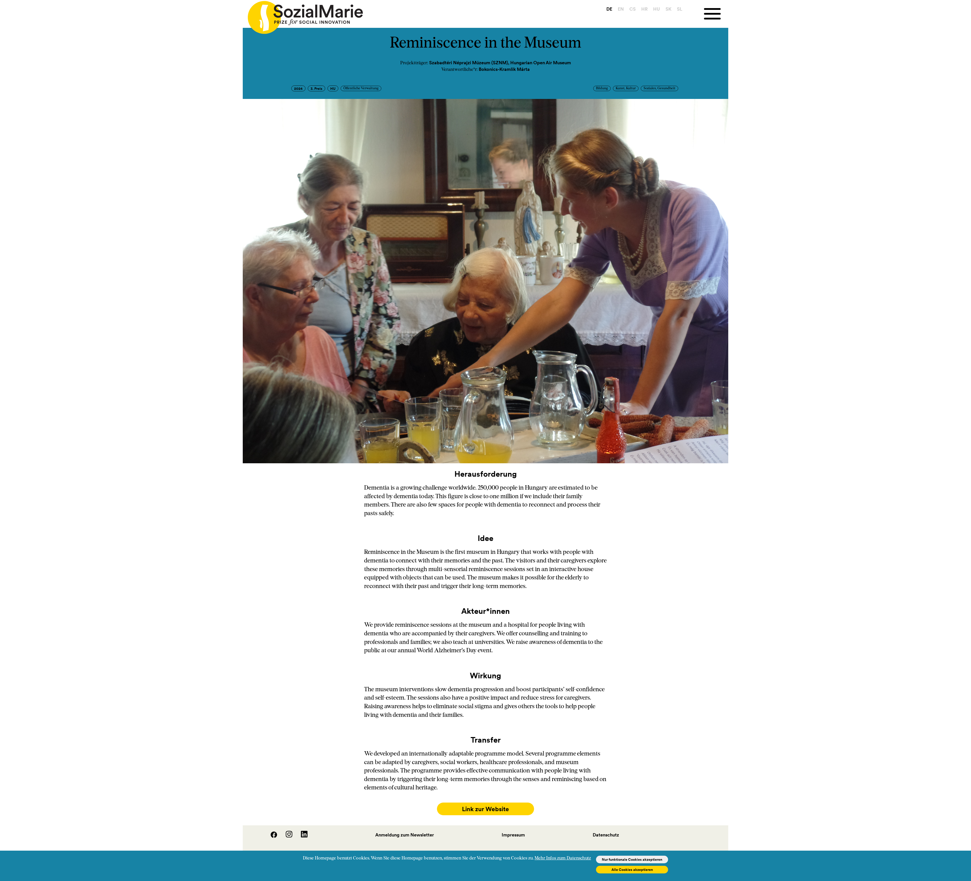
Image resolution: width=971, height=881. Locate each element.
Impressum (513, 835)
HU (656, 9)
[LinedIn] (300, 836)
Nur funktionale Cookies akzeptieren (632, 859)
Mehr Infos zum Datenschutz (563, 858)
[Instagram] (285, 836)
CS (632, 9)
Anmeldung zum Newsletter (404, 835)
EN (621, 9)
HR (644, 9)
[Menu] (716, 14)
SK (668, 9)
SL (679, 9)
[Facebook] (270, 836)
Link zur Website (485, 809)
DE (609, 9)
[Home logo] (303, 15)
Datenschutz (606, 835)
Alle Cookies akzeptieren (632, 869)
